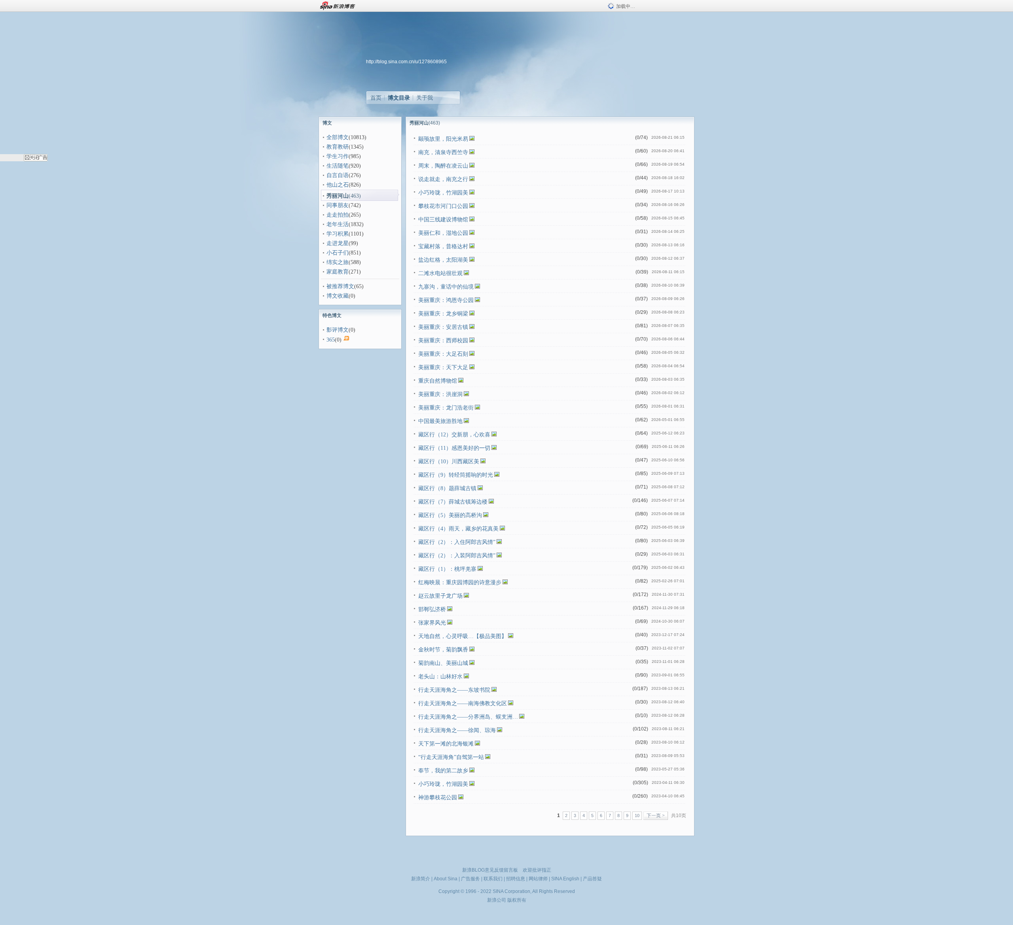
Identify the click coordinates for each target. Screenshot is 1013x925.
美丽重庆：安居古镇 (443, 327)
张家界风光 (432, 623)
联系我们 (493, 879)
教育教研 (337, 147)
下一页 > (656, 815)
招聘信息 (515, 879)
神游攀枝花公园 (437, 797)
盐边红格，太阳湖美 (443, 260)
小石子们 (337, 253)
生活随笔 (337, 166)
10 (637, 815)
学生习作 (337, 156)
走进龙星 (337, 243)
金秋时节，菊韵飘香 (443, 650)
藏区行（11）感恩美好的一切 (454, 448)
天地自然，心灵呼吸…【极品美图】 (462, 636)
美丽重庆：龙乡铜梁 (443, 314)
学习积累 (337, 234)
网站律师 (538, 879)
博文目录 (399, 97)
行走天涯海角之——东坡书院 (454, 690)
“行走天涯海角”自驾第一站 (451, 757)
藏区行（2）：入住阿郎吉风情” (456, 542)
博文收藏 (337, 296)
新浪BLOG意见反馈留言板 (490, 870)
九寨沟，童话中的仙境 (446, 287)
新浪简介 (420, 879)
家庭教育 (337, 272)
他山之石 (337, 185)
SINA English (565, 879)
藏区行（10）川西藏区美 (448, 461)
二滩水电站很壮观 (440, 273)
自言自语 (337, 175)
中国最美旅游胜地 (440, 421)
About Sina (445, 879)
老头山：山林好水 (440, 677)
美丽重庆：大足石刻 (443, 354)
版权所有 (516, 900)
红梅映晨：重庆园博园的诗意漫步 (459, 582)
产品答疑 (592, 879)
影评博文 (337, 330)
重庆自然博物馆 (437, 381)
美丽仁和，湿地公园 (443, 233)
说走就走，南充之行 (443, 179)
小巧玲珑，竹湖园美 (443, 193)
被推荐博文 (340, 286)
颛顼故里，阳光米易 (443, 139)
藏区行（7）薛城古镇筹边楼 (453, 502)
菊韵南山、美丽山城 (443, 663)
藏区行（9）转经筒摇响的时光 (455, 475)
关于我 (424, 97)
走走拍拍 (337, 215)
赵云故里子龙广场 (440, 596)
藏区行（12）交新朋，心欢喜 (454, 435)
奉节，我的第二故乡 (443, 771)
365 (330, 340)
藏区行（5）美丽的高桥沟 (450, 515)
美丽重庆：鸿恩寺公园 (446, 300)
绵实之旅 (337, 262)
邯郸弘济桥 (432, 609)
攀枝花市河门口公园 (443, 206)
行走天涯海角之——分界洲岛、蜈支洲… (468, 717)
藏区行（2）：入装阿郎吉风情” (456, 556)
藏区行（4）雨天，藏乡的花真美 (458, 529)
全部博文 (337, 137)
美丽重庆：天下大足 (443, 367)
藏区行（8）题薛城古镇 (447, 488)
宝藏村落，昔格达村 (443, 246)
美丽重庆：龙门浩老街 (446, 408)
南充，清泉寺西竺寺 (443, 152)
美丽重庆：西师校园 (443, 341)
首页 (375, 97)
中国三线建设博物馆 (443, 220)
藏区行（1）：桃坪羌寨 (447, 569)
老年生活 (337, 224)
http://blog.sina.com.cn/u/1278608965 (406, 61)
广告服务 (470, 879)
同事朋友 (337, 205)
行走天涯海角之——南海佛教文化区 (462, 703)
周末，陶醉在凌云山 (443, 166)
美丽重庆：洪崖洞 (440, 394)
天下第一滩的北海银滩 (446, 744)
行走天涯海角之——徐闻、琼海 (457, 730)
